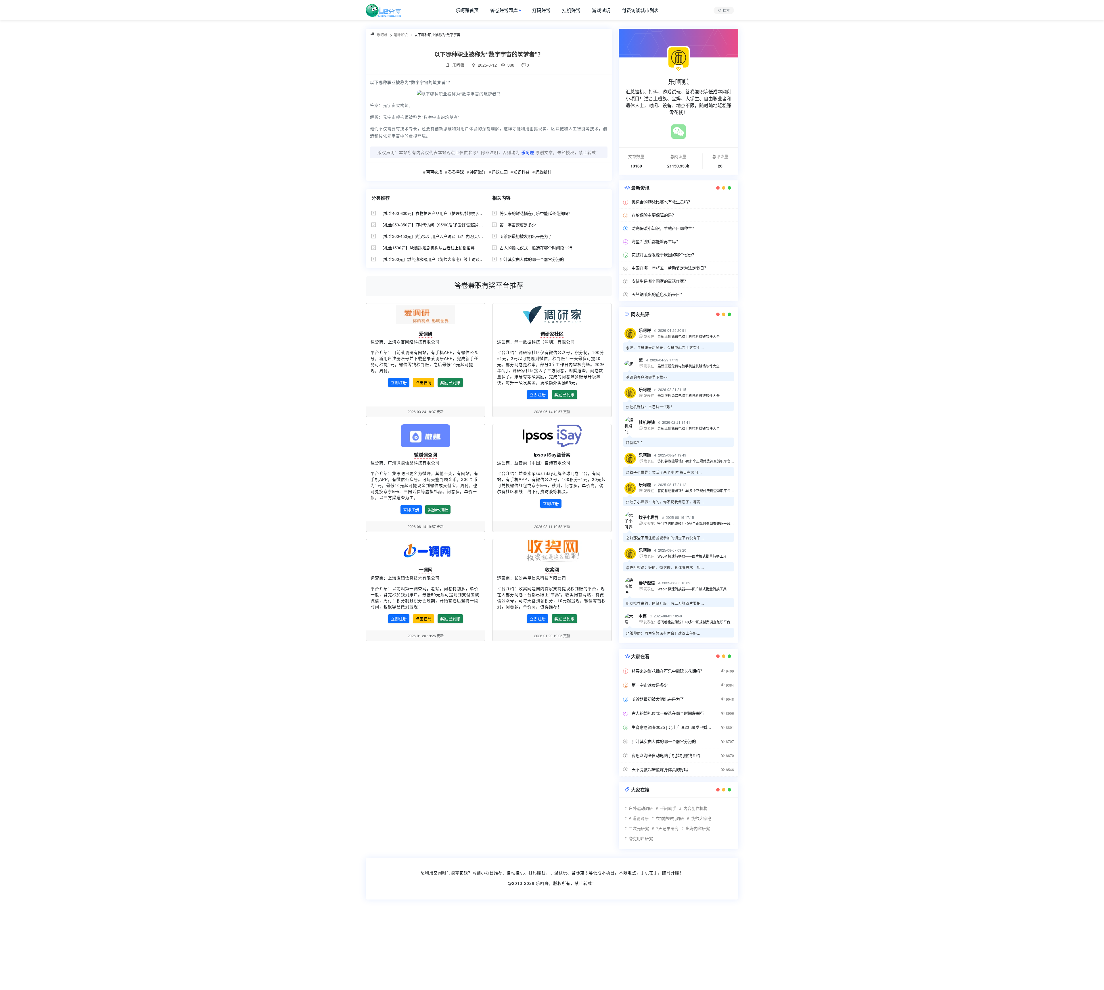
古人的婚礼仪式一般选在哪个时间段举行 (536, 248)
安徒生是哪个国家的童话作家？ (660, 281)
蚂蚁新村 (543, 172)
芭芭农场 (434, 172)
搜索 (726, 10)
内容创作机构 (695, 808)
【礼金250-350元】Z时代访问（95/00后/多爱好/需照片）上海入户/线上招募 (448, 225)
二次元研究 (639, 828)
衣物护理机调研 (670, 818)
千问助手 (668, 808)
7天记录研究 (667, 828)
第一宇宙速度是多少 (518, 225)
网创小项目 (483, 872)
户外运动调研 (641, 808)
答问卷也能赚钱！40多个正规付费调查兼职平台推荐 (697, 461)
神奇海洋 (478, 172)
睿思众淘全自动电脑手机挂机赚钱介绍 (666, 755)
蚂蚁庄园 (500, 172)
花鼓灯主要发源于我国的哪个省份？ (664, 254)
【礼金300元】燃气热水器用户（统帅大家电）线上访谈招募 (434, 259)
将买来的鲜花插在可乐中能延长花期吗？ (536, 213)
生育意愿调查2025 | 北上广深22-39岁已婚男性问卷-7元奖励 (673, 727)
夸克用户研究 (641, 838)
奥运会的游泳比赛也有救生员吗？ (662, 202)
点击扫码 (423, 382)
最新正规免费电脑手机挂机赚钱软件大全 (689, 336)
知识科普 (521, 172)
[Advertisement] (172, 948)
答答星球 (456, 172)
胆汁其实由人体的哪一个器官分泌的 (532, 259)
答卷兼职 (580, 872)
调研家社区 (552, 333)
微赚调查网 (425, 454)
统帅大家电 (701, 818)
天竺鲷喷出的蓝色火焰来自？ (658, 294)
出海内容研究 (698, 828)
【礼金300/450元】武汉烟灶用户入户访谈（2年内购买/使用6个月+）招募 (446, 236)
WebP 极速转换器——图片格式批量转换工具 (692, 556)
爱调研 (425, 333)
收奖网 (552, 569)
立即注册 (399, 382)
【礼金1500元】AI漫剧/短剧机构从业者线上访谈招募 (427, 248)
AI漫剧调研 (639, 818)
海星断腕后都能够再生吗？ (656, 241)
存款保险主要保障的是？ (654, 215)
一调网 (425, 569)
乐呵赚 (542, 883)
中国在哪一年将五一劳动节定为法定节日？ (670, 268)
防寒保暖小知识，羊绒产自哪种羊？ (664, 228)
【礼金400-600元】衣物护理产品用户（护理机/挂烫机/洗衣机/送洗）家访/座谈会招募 (456, 213)
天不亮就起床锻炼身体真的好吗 (660, 769)
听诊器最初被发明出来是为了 (526, 236)
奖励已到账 (450, 382)
